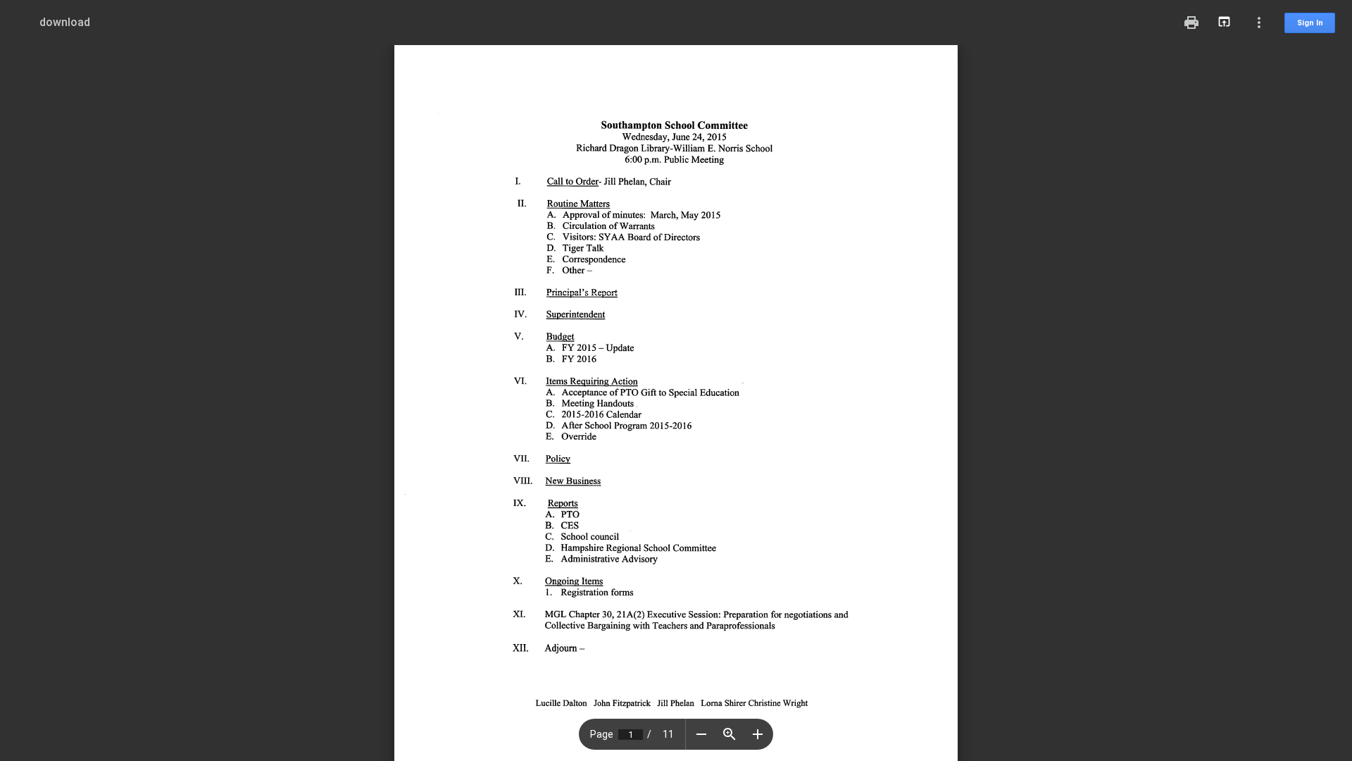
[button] (701, 734)
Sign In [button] (1310, 22)
